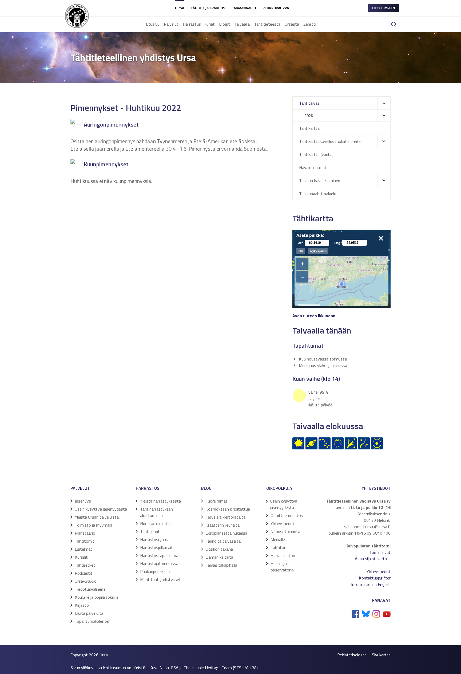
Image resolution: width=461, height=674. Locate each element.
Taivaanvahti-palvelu (317, 193)
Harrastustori (283, 555)
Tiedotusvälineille (90, 589)
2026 (308, 115)
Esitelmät (83, 549)
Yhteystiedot (283, 523)
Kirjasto (82, 605)
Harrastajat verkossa (159, 563)
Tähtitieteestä (267, 24)
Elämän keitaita (219, 557)
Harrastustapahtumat (160, 555)
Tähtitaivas (309, 103)
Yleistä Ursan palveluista (97, 517)
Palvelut (171, 24)
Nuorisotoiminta (155, 523)
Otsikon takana (219, 549)
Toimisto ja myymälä (93, 525)
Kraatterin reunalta (222, 525)
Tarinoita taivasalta (223, 541)
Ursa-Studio (86, 581)
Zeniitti (309, 24)
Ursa (179, 8)
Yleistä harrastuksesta (160, 501)
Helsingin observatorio (282, 566)
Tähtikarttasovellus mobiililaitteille (330, 141)
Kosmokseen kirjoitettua (227, 509)
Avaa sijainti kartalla (373, 558)
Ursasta (292, 24)
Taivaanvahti (244, 8)
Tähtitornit (84, 541)
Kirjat (210, 24)
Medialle (278, 539)
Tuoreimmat (216, 501)
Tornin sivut (380, 552)
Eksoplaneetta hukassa (226, 533)
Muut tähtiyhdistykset (160, 579)
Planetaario (85, 533)
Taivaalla (242, 24)
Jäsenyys (83, 501)
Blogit (224, 24)
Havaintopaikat (313, 167)
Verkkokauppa (276, 8)
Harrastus (192, 24)
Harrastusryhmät (155, 539)
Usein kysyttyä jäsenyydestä (101, 509)
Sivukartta (381, 655)
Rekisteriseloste (352, 655)
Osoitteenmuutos (287, 515)
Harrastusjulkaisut (156, 547)
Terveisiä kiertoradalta (225, 517)
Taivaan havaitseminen (319, 180)
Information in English (371, 584)
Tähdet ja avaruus (207, 8)
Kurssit (81, 557)
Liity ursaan (383, 8)
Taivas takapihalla (221, 565)
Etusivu (153, 24)
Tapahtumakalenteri (92, 621)
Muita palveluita (89, 613)
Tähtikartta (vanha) (316, 154)
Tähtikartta (309, 128)
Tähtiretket (85, 565)
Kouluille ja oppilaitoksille (96, 597)
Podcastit (84, 573)
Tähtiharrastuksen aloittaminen (156, 512)
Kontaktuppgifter (375, 578)
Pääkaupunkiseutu (156, 571)
